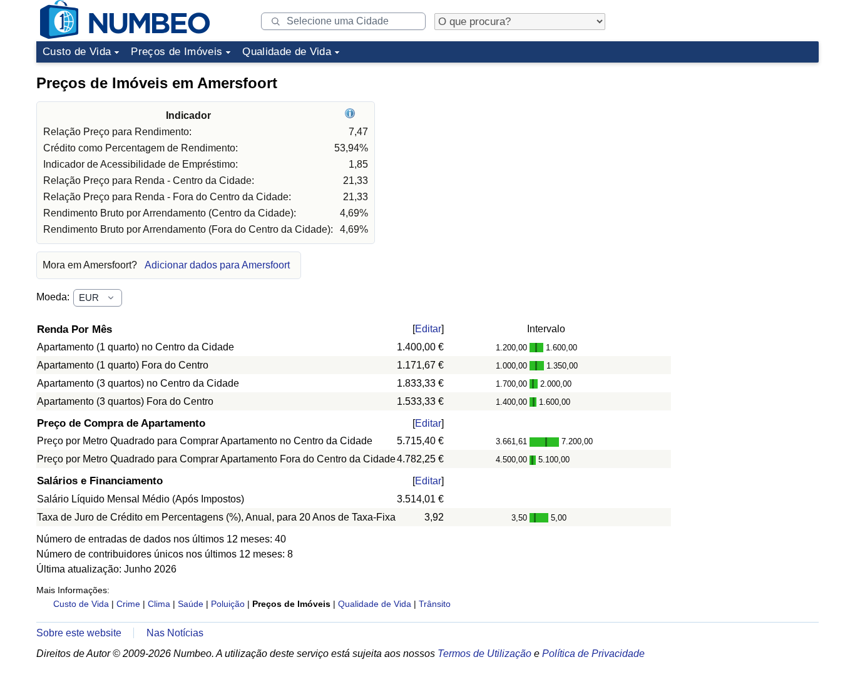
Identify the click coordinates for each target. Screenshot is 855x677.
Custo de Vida (77, 52)
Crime (128, 604)
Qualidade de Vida (286, 52)
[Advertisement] (725, 146)
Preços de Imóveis (176, 52)
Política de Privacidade (593, 653)
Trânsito (435, 604)
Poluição (228, 604)
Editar (428, 328)
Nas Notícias (174, 633)
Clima (159, 604)
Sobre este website (78, 633)
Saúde (190, 604)
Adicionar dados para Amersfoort (217, 265)
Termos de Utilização (484, 653)
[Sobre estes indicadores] (351, 115)
